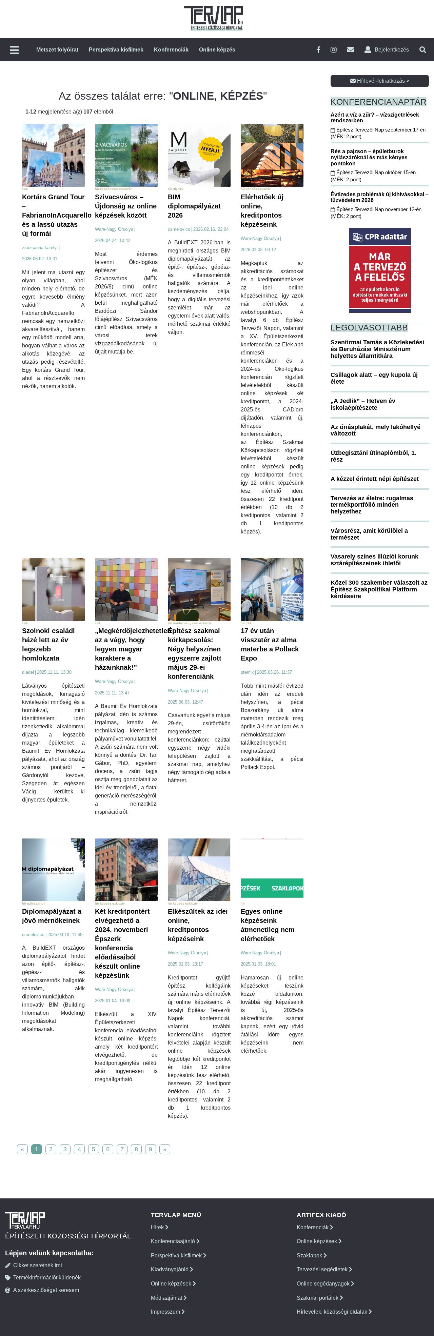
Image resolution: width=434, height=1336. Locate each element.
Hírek (158, 1227)
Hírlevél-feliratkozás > (382, 81)
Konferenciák (171, 50)
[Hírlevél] (350, 50)
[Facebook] (318, 50)
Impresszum (166, 1312)
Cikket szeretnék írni (37, 1265)
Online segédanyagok (324, 1284)
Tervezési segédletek (323, 1269)
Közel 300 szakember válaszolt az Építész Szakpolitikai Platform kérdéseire (379, 589)
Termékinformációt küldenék (47, 1277)
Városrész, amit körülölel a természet (369, 534)
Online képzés (217, 50)
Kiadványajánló (170, 1269)
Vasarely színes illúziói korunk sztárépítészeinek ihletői (374, 560)
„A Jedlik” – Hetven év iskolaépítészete (363, 404)
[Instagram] (333, 50)
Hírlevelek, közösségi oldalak (333, 1312)
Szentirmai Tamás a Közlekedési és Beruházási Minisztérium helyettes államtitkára (377, 349)
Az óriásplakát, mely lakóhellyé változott (375, 430)
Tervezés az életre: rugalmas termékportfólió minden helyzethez (372, 505)
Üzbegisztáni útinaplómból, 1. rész (373, 456)
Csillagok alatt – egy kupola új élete (374, 378)
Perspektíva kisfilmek (116, 50)
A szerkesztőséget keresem (46, 1290)
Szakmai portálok (318, 1298)
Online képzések (172, 1284)
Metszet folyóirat (57, 50)
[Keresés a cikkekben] (423, 50)
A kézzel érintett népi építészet (375, 478)
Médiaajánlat (167, 1298)
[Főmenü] (14, 50)
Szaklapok (310, 1255)
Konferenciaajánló (173, 1241)
